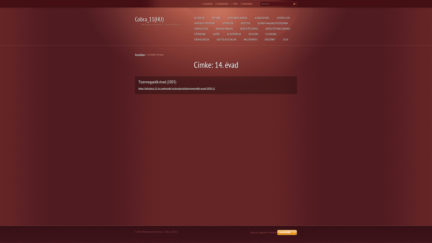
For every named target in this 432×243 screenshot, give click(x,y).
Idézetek (245, 23)
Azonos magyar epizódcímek (273, 23)
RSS (235, 4)
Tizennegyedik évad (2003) (157, 82)
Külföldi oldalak (226, 39)
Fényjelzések (201, 28)
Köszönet (270, 39)
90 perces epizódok (204, 23)
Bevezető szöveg (249, 28)
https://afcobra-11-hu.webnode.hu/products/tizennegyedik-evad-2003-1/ (176, 88)
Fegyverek (271, 34)
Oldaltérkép (223, 4)
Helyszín (253, 34)
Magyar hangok (224, 28)
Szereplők (228, 23)
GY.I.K (285, 39)
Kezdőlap (199, 18)
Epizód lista (283, 18)
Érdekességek (201, 39)
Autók (216, 34)
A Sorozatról (262, 18)
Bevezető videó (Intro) (278, 28)
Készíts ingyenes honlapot (263, 232)
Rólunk (216, 18)
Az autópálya (234, 34)
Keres (293, 3)
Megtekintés (251, 39)
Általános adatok (237, 18)
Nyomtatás (247, 4)
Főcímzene (200, 34)
